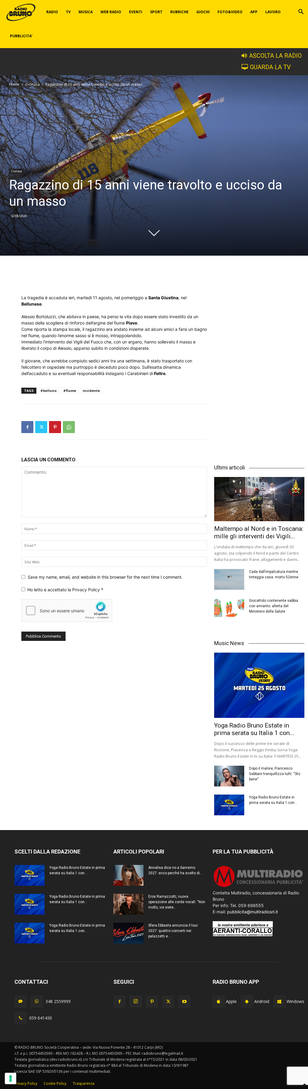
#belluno (48, 390)
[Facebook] (27, 427)
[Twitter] (41, 427)
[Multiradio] (258, 886)
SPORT (156, 11)
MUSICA (86, 11)
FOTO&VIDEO (229, 11)
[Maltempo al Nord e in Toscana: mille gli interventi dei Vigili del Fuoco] (259, 499)
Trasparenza (83, 1083)
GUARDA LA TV (270, 67)
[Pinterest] (55, 427)
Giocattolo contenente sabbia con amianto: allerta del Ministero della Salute (273, 606)
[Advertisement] (114, 279)
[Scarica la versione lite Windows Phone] (279, 1001)
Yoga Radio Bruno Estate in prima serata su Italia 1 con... (254, 729)
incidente (91, 390)
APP (253, 11)
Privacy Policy (86, 589)
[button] (301, 12)
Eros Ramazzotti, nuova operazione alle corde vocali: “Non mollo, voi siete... (176, 901)
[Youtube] (184, 1002)
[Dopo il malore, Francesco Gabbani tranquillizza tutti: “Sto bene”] (229, 776)
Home (14, 84)
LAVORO (273, 11)
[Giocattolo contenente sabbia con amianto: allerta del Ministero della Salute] (229, 608)
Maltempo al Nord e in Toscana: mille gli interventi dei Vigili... (258, 532)
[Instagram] (136, 1001)
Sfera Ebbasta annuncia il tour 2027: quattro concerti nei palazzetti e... (173, 930)
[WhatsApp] (69, 427)
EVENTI (135, 11)
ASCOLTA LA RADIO (275, 55)
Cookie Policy (55, 1083)
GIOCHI (203, 11)
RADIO (52, 11)
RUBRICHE (179, 11)
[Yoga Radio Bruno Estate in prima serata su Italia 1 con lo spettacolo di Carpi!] (259, 685)
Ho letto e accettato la (65, 589)
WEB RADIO (110, 11)
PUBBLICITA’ (21, 35)
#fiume (69, 390)
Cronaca (32, 84)
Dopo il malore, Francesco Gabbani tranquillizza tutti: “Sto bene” (274, 773)
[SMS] (20, 1001)
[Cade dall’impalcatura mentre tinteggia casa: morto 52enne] (229, 579)
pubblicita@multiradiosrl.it (252, 911)
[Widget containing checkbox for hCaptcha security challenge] (66, 610)
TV (68, 11)
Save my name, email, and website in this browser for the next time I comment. (105, 577)
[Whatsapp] (37, 1001)
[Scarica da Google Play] (247, 1001)
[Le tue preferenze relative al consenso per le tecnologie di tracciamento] (10, 1078)
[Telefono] (20, 1018)
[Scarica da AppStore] (219, 1001)
